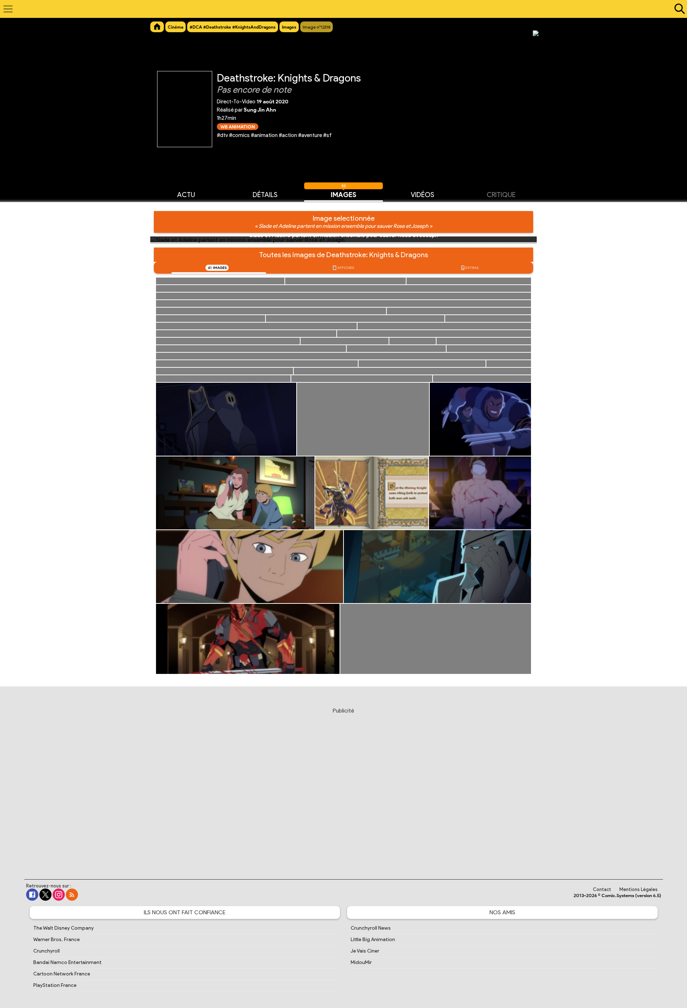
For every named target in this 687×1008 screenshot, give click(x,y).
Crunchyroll (46, 951)
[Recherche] (678, 9)
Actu (186, 195)
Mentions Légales (638, 889)
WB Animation (237, 126)
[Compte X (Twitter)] (45, 895)
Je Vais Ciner (365, 951)
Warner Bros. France (56, 939)
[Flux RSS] (72, 895)
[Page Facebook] (32, 895)
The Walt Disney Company (63, 928)
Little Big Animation (373, 939)
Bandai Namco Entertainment (67, 962)
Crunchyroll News (371, 928)
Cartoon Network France (61, 974)
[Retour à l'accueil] (339, 9)
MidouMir (361, 962)
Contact (602, 889)
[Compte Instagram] (59, 895)
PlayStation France (55, 985)
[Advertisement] (343, 787)
